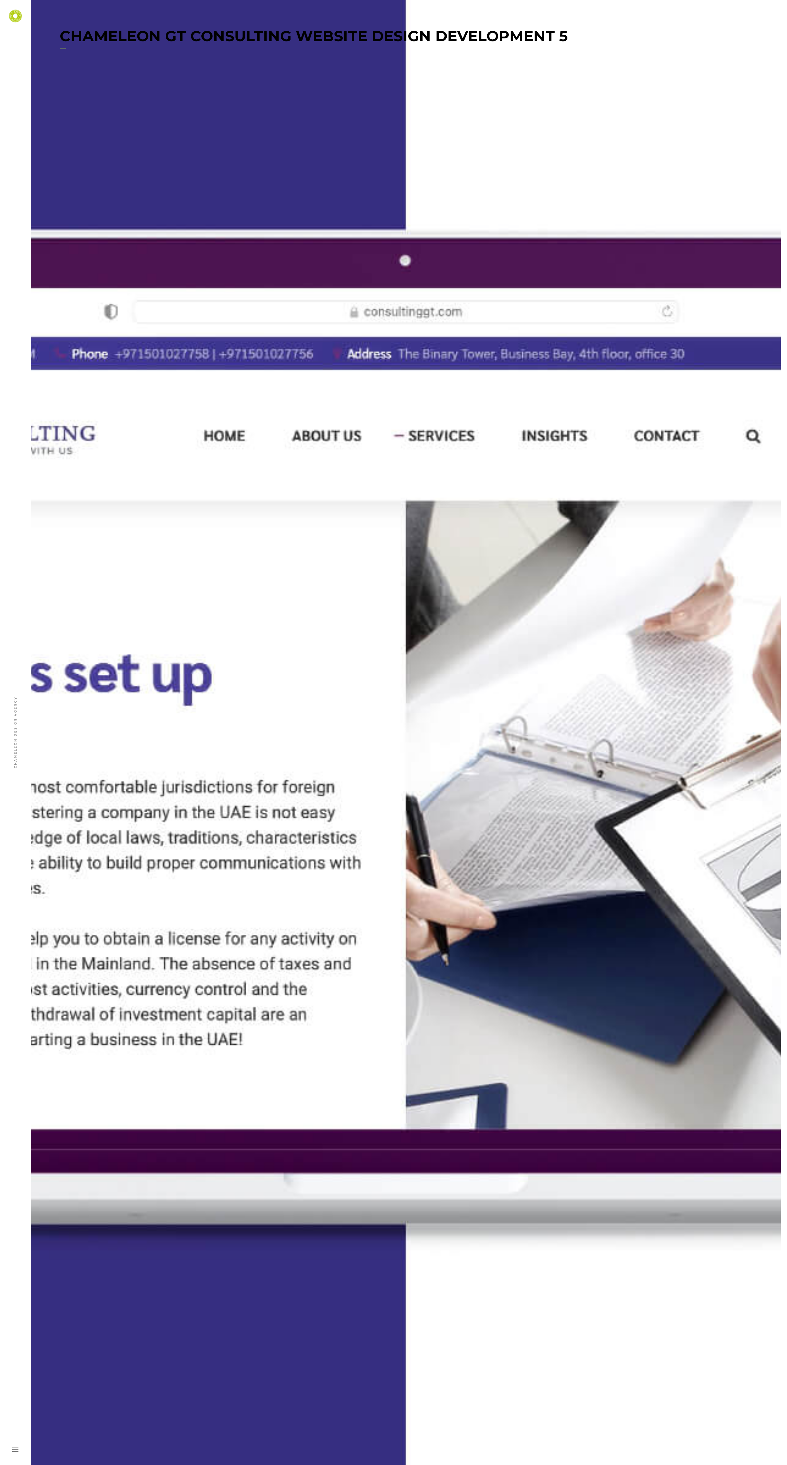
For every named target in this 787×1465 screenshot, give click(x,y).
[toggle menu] (15, 1449)
